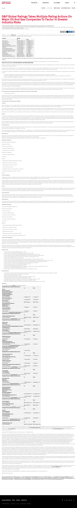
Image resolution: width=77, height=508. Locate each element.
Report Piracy (23, 503)
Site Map (28, 503)
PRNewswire (13, 35)
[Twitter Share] (67, 32)
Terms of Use (12, 503)
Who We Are (34, 2)
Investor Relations (6, 500)
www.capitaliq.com (12, 428)
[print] (74, 32)
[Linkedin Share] (69, 32)
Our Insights (57, 2)
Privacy (18, 503)
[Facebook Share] (71, 32)
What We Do (46, 2)
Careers (67, 2)
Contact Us (24, 500)
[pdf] (61, 32)
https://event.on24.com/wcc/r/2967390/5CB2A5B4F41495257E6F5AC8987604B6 (17, 62)
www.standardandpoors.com (34, 427)
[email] (65, 32)
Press (13, 500)
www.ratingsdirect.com (56, 466)
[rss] (63, 32)
